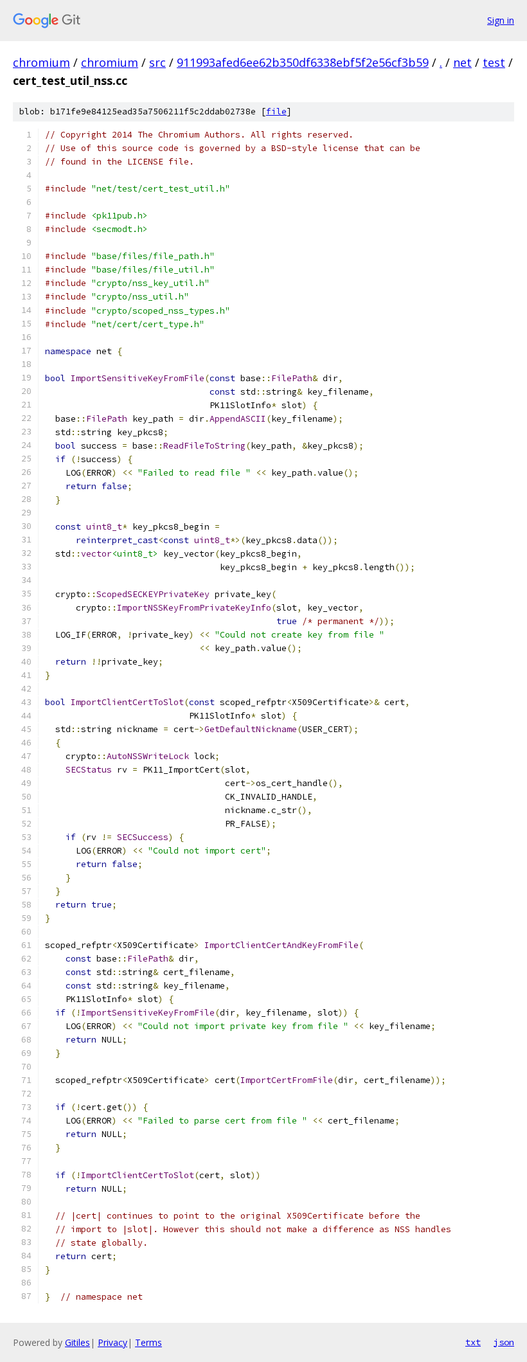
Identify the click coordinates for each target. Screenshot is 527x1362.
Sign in (500, 20)
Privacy (112, 1342)
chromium (41, 62)
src (157, 62)
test (494, 62)
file (276, 111)
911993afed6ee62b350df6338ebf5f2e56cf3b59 (303, 62)
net (462, 62)
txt (473, 1342)
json (504, 1342)
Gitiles (77, 1342)
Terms (148, 1342)
